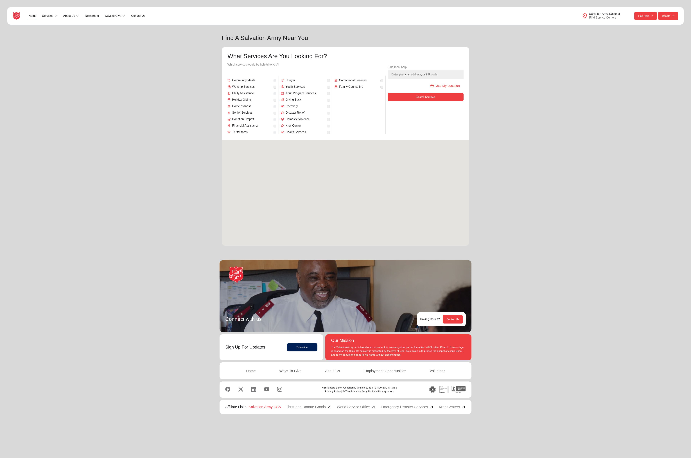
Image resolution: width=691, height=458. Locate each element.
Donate (666, 15)
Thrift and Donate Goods (308, 407)
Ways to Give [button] (113, 15)
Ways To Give (290, 371)
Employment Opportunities (385, 371)
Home (32, 15)
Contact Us (138, 15)
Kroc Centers (452, 407)
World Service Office (356, 407)
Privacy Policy (333, 391)
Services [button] (47, 15)
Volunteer (437, 371)
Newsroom (92, 15)
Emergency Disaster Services (407, 407)
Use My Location (445, 85)
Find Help (643, 15)
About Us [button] (69, 15)
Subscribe (302, 347)
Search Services (425, 96)
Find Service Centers (602, 17)
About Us (332, 371)
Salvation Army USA (265, 407)
